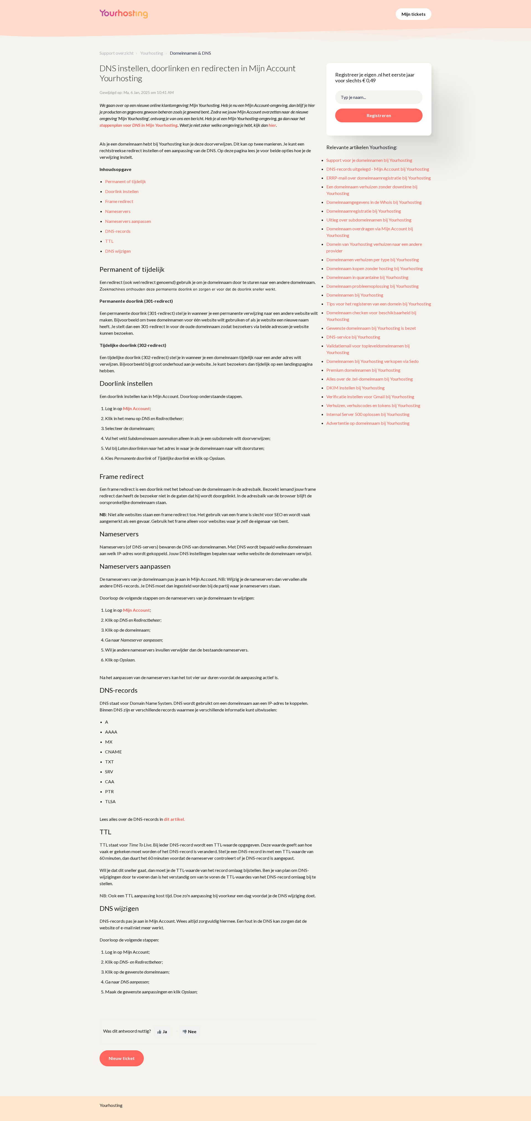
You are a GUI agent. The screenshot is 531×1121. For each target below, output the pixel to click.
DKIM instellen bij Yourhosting (355, 388)
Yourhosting (151, 53)
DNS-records (118, 231)
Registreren (379, 115)
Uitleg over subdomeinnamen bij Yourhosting (369, 220)
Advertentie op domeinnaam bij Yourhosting (368, 423)
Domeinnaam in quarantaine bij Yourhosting (367, 277)
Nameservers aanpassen (128, 221)
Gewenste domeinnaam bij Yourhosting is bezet (371, 328)
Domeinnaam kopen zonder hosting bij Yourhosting (374, 268)
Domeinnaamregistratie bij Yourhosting (363, 211)
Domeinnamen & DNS (190, 53)
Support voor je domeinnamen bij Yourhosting (369, 160)
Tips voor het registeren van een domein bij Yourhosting (378, 304)
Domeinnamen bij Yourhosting (354, 295)
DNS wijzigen (118, 251)
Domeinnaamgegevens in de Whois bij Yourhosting (374, 202)
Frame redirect (119, 201)
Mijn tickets (414, 14)
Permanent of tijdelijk (125, 181)
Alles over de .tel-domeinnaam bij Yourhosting (369, 379)
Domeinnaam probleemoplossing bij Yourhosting (372, 286)
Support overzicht (117, 53)
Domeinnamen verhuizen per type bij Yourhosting (372, 259)
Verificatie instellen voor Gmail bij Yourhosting (370, 396)
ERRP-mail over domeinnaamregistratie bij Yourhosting (378, 178)
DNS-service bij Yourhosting (353, 337)
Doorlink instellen (122, 191)
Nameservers (118, 211)
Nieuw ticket (122, 1058)
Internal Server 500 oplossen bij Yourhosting (368, 414)
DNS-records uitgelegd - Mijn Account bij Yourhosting (377, 169)
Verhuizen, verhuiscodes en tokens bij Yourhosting (373, 405)
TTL (109, 241)
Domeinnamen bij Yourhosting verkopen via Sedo (372, 361)
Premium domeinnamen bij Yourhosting (363, 370)
